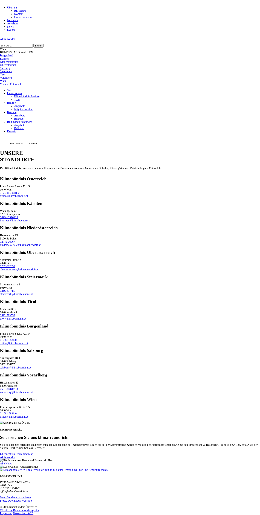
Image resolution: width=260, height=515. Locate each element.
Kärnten (4, 58)
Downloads (14, 500)
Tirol (2, 74)
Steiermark (6, 71)
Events (11, 29)
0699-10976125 (9, 217)
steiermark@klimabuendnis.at (16, 293)
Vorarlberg (6, 77)
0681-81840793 (9, 388)
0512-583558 (7, 315)
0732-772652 (7, 266)
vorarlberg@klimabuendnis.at (16, 392)
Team (17, 99)
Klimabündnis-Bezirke (26, 96)
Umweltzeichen (23, 17)
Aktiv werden (7, 38)
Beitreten (19, 118)
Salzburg (5, 68)
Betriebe (11, 112)
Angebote (12, 23)
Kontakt (18, 13)
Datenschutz (20, 513)
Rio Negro (20, 10)
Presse (3, 500)
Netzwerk (12, 20)
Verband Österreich (11, 84)
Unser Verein (14, 93)
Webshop (26, 500)
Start (9, 90)
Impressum (6, 513)
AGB (30, 513)
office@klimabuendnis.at (14, 195)
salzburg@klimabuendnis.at (15, 367)
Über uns (12, 7)
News (10, 26)
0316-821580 (7, 290)
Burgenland (6, 55)
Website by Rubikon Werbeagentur (19, 510)
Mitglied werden (23, 109)
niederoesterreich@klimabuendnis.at (20, 244)
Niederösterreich (9, 61)
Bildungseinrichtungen (19, 121)
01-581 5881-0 (8, 339)
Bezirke (11, 102)
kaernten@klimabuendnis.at (15, 220)
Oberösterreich (8, 64)
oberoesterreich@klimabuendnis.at (19, 269)
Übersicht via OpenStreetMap (16, 453)
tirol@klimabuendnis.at (13, 318)
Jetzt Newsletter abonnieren (15, 497)
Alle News (6, 463)
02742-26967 (7, 241)
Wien (3, 80)
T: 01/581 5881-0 (9, 192)
